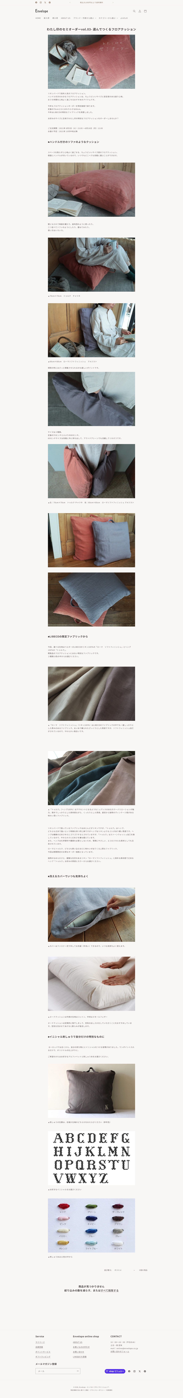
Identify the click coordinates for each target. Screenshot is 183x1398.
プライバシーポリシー (97, 1390)
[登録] (77, 1371)
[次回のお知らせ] (113, 2)
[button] (84, 18)
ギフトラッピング (42, 1356)
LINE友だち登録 (80, 1356)
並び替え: (108, 1270)
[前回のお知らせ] (70, 2)
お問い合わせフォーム (120, 1351)
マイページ (40, 1342)
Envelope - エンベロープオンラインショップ (94, 1387)
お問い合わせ (78, 1352)
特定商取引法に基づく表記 (80, 1390)
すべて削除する (110, 1290)
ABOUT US (77, 1342)
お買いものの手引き (81, 1347)
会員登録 (39, 1347)
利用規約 (109, 1390)
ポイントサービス (42, 1352)
